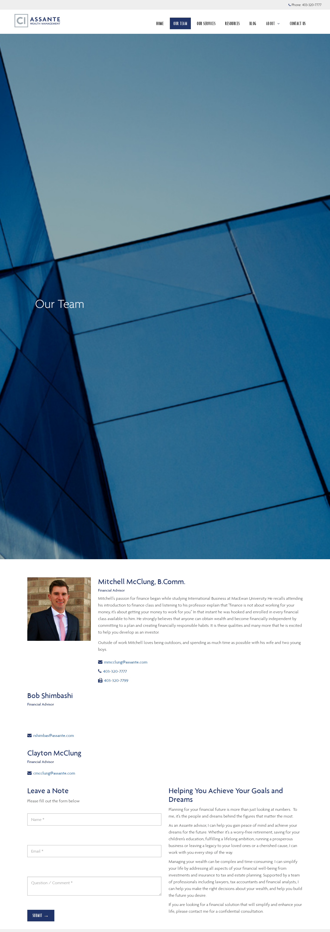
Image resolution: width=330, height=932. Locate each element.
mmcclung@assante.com (125, 662)
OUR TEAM (180, 23)
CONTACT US (298, 23)
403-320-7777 (312, 5)
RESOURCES (232, 23)
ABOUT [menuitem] (270, 23)
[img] (165, 279)
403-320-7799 (116, 680)
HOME (160, 23)
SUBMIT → (41, 915)
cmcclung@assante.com (54, 773)
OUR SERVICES (206, 23)
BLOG (253, 23)
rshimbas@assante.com (53, 735)
